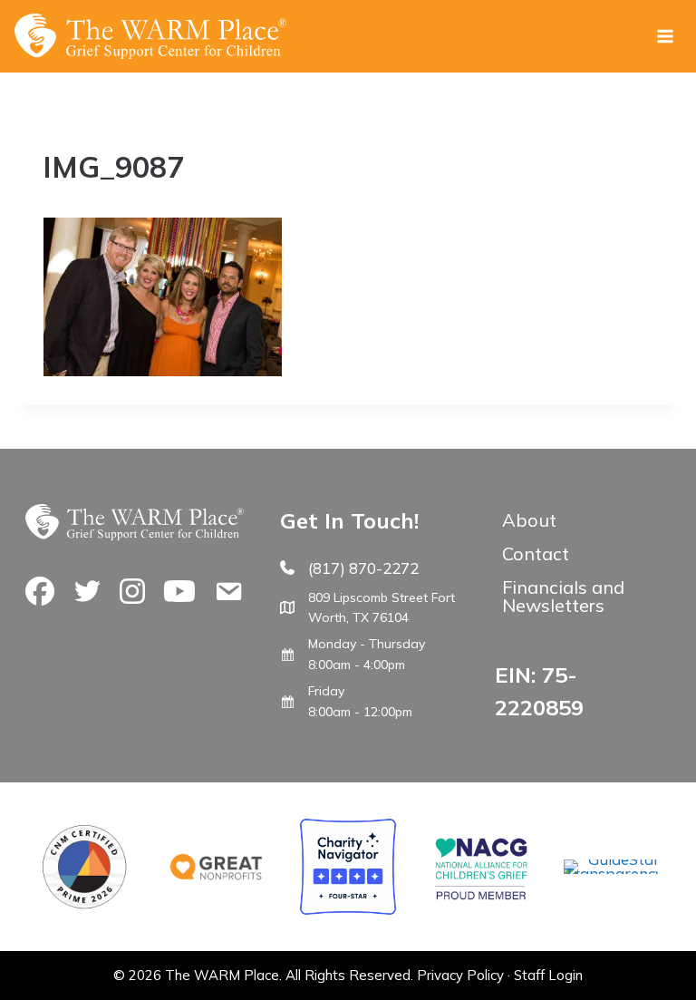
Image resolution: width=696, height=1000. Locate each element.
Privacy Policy (460, 975)
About (529, 520)
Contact (535, 553)
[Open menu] (665, 36)
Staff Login (548, 975)
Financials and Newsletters (563, 596)
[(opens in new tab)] (612, 873)
